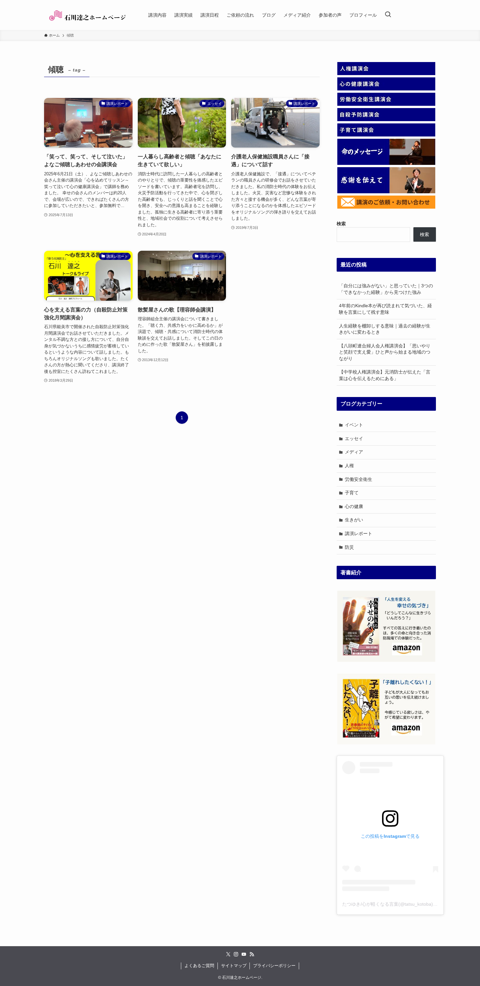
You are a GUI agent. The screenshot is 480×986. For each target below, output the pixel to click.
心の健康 (354, 506)
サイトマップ (234, 965)
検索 (424, 234)
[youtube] (244, 954)
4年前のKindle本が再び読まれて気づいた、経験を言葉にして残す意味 (385, 309)
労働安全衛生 (358, 479)
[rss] (252, 954)
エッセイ (354, 438)
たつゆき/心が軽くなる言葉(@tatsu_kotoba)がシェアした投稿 (406, 904)
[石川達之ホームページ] (87, 15)
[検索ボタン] (388, 15)
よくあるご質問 (199, 965)
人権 (349, 465)
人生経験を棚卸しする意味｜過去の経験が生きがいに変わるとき (384, 329)
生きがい (354, 519)
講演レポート (358, 533)
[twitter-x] (228, 954)
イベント (354, 424)
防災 (349, 547)
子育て (352, 492)
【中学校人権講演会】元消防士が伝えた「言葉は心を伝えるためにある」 (384, 375)
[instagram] (236, 954)
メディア (354, 451)
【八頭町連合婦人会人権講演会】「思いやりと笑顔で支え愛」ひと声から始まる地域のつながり (384, 352)
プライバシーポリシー (274, 965)
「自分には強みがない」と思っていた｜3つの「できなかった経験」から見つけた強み (386, 289)
